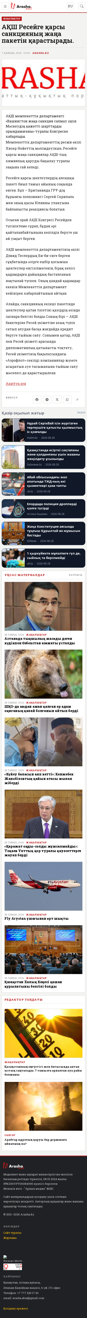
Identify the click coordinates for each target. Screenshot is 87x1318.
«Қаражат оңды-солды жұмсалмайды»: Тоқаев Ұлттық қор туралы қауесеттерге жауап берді (42, 850)
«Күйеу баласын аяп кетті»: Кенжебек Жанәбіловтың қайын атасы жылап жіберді (38, 778)
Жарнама (9, 1238)
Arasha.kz (40, 53)
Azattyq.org (16, 383)
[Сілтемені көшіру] (77, 399)
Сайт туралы (12, 1233)
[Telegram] (47, 399)
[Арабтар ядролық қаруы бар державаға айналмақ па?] (43, 1106)
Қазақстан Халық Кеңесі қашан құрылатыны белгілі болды (33, 984)
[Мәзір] (5, 6)
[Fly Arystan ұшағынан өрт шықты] (43, 886)
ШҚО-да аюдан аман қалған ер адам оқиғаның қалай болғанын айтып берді (41, 708)
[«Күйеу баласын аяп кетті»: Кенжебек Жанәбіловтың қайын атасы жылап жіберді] (43, 741)
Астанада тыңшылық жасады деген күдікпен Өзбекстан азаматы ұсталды (39, 640)
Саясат (9, 1135)
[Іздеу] (81, 6)
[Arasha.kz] (21, 6)
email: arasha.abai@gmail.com (23, 1298)
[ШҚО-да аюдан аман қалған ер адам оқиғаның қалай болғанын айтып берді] (43, 674)
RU (70, 6)
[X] (57, 399)
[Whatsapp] (67, 399)
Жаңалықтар (36, 634)
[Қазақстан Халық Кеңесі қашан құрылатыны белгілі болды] (43, 949)
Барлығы (76, 574)
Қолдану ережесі (15, 1308)
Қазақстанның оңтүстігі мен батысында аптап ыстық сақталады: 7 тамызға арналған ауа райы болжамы (43, 1070)
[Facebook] (37, 399)
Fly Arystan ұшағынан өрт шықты (36, 918)
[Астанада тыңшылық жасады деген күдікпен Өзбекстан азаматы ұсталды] (43, 606)
